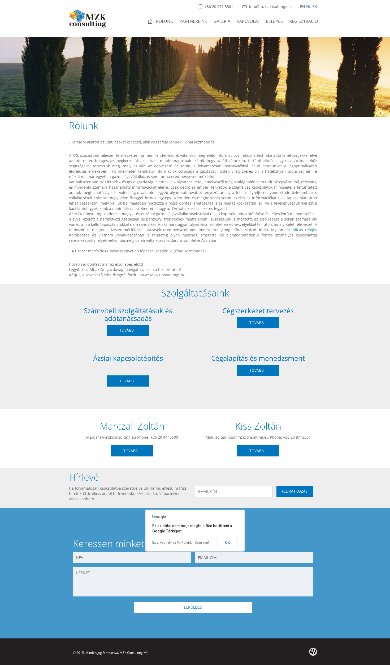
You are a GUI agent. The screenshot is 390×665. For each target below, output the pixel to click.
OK (227, 542)
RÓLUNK (164, 21)
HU (308, 6)
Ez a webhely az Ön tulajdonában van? (181, 542)
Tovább (126, 330)
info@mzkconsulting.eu (269, 6)
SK (315, 6)
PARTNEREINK (193, 21)
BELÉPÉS (274, 21)
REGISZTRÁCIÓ (303, 21)
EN (302, 6)
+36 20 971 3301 (218, 6)
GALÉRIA (222, 21)
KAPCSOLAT (248, 21)
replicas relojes (303, 229)
